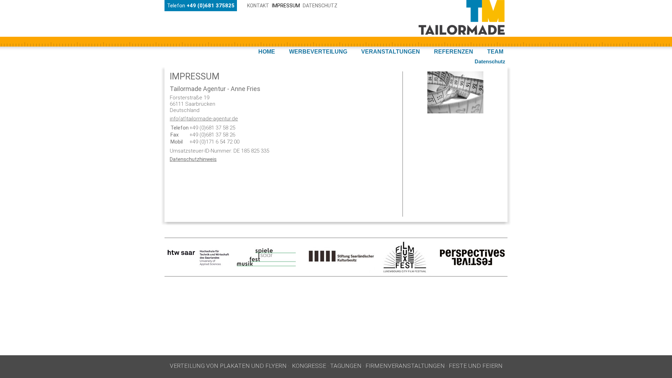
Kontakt (258, 5)
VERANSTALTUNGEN (390, 52)
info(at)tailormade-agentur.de (204, 118)
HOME (266, 52)
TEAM (495, 52)
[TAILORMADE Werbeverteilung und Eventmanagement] (462, 33)
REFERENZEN (453, 52)
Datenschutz (320, 5)
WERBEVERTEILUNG (318, 52)
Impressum (286, 5)
